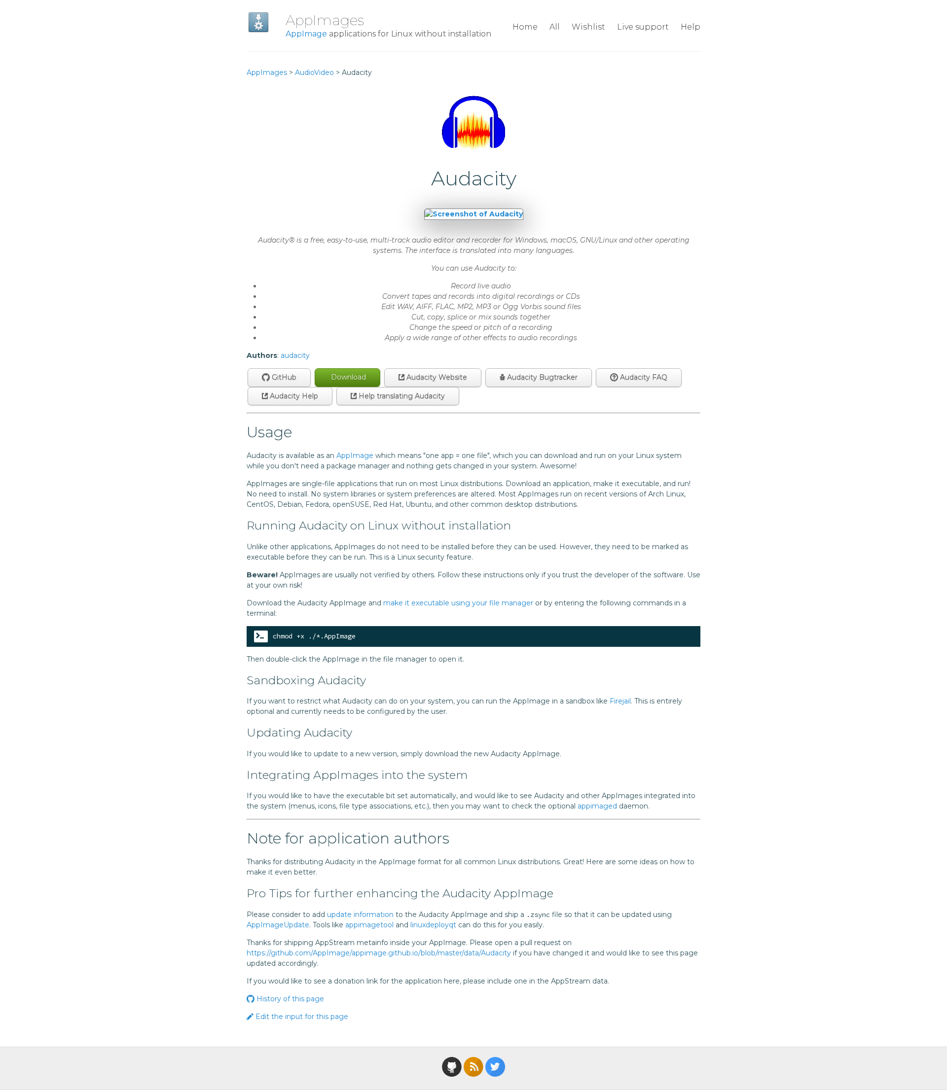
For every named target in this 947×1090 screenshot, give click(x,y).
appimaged (597, 806)
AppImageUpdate (278, 924)
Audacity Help (293, 395)
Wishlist (588, 27)
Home (525, 27)
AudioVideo (314, 72)
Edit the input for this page (301, 1016)
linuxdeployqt (433, 924)
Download (347, 377)
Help (690, 27)
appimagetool (369, 924)
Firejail (620, 701)
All (554, 27)
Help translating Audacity (401, 395)
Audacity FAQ (642, 377)
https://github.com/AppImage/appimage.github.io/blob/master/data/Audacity (379, 953)
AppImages (325, 20)
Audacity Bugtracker (541, 377)
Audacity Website (435, 377)
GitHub (283, 377)
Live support (643, 27)
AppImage (306, 33)
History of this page (289, 998)
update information (360, 914)
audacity (295, 355)
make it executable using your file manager (458, 602)
